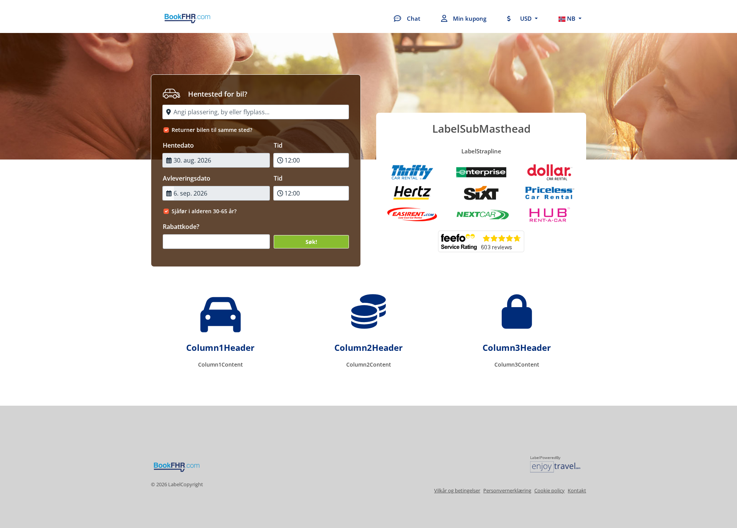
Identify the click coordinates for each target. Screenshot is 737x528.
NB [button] (571, 18)
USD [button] (526, 18)
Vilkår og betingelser (457, 490)
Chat (413, 18)
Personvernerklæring (507, 490)
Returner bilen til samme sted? (212, 129)
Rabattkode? (181, 226)
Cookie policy (549, 490)
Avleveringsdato (186, 178)
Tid (278, 145)
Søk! (311, 241)
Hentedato (178, 145)
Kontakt (577, 490)
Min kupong (469, 18)
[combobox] (255, 112)
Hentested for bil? (217, 94)
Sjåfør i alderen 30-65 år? (204, 211)
